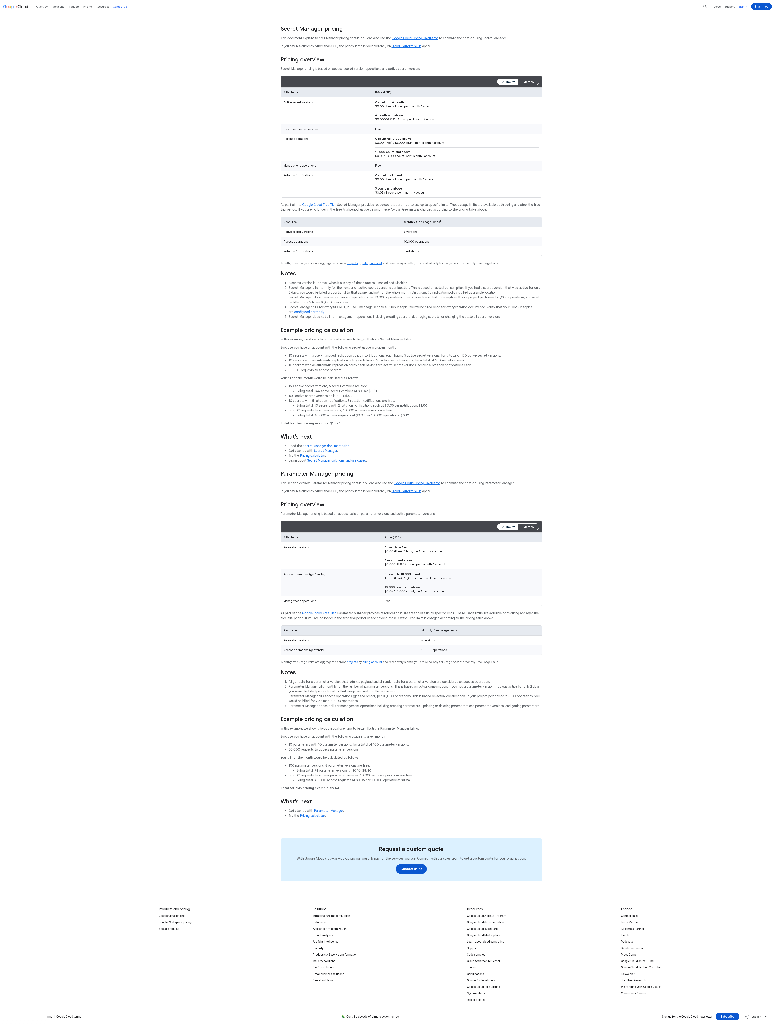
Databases (320, 922)
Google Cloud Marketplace (483, 935)
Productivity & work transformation (335, 954)
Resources (102, 6)
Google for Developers (481, 980)
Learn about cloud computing (485, 941)
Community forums (633, 993)
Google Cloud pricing (172, 915)
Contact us (120, 6)
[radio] (507, 82)
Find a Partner (630, 922)
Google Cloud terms (68, 1016)
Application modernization (330, 928)
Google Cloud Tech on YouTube (641, 967)
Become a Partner (632, 928)
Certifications (475, 974)
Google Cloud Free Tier (319, 205)
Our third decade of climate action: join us (372, 1016)
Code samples (476, 954)
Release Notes (476, 999)
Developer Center (632, 948)
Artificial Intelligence (325, 941)
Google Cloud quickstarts (483, 928)
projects (352, 263)
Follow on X (628, 974)
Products (73, 6)
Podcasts (627, 941)
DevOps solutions (324, 967)
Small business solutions (328, 974)
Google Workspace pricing (175, 922)
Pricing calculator (312, 456)
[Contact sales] (411, 869)
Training (472, 967)
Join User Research (633, 980)
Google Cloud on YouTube (637, 961)
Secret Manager (325, 451)
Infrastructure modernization (331, 915)
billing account (372, 263)
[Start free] (761, 7)
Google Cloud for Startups (483, 986)
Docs (717, 6)
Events (625, 935)
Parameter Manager (328, 811)
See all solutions (323, 980)
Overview (42, 6)
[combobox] (756, 1016)
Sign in (743, 6)
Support (730, 6)
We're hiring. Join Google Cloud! (641, 986)
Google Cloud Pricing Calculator (415, 38)
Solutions (58, 6)
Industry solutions (324, 961)
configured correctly (309, 312)
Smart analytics (323, 935)
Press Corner (629, 954)
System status (476, 993)
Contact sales (629, 915)
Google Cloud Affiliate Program (486, 915)
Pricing (87, 6)
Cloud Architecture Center (483, 961)
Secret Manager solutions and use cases (336, 461)
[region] (411, 142)
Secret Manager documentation (326, 446)
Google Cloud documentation (485, 922)
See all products (169, 928)
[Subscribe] (727, 1016)
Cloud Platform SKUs (406, 46)
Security (318, 948)
